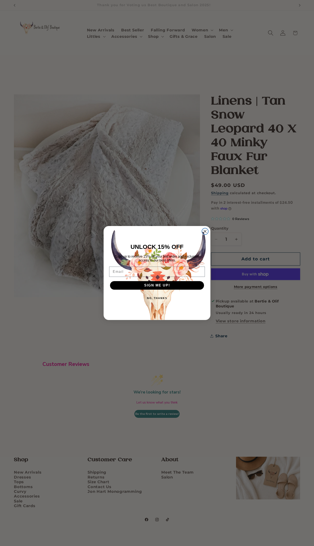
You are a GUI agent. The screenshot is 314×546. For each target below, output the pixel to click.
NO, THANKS (157, 298)
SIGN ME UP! (157, 285)
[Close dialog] (205, 231)
